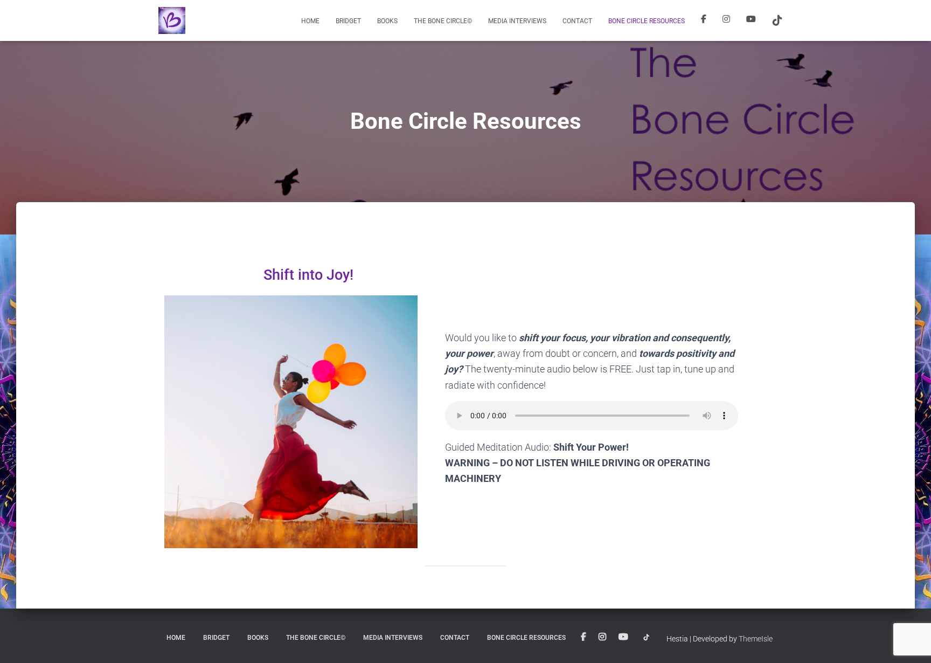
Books (387, 21)
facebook (703, 20)
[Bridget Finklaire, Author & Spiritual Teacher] (171, 20)
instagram (726, 20)
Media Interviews (517, 21)
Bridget (348, 21)
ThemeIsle (756, 638)
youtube (751, 20)
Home (310, 21)
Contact (577, 21)
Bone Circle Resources (646, 21)
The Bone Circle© (443, 21)
